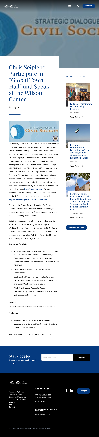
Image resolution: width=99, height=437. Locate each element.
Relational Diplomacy (17, 392)
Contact (12, 407)
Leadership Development (18, 394)
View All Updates (76, 227)
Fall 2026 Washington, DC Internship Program (81, 106)
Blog (10, 404)
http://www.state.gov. (33, 189)
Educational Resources (17, 397)
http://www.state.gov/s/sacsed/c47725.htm (28, 199)
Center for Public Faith (17, 399)
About (11, 389)
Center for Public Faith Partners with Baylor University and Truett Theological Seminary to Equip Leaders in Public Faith (81, 201)
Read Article (75, 117)
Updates (12, 402)
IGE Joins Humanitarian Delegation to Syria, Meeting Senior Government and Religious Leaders (80, 151)
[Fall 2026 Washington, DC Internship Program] (78, 95)
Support (88, 6)
